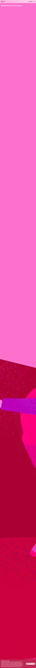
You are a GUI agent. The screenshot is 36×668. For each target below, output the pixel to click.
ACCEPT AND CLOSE (30, 663)
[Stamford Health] (3, 1)
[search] (32, 1)
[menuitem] (29, 1)
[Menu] (34, 1)
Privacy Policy (16, 663)
